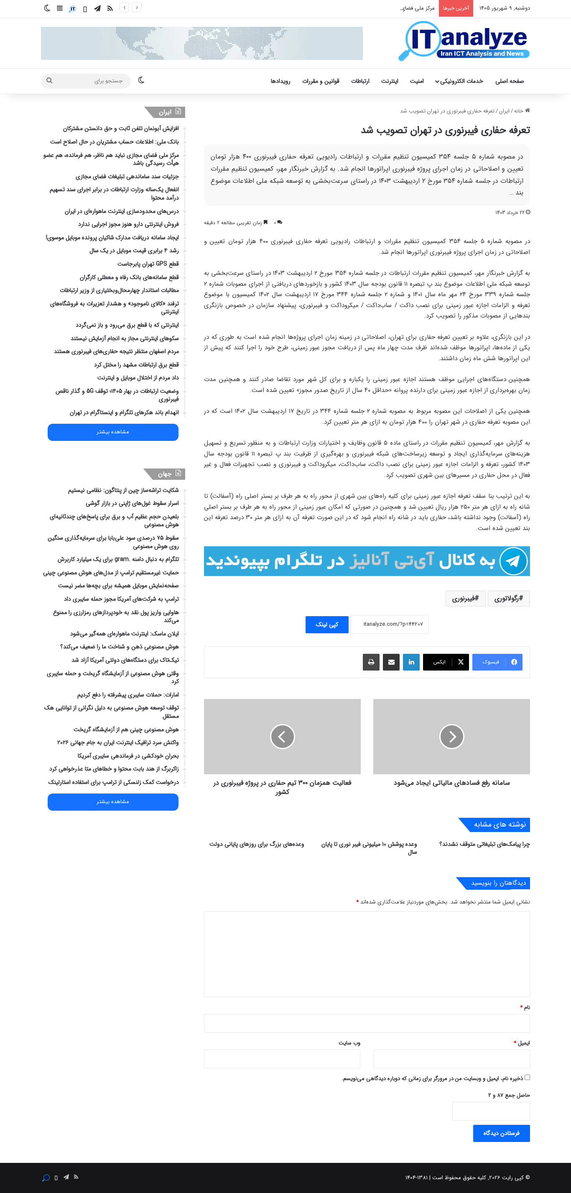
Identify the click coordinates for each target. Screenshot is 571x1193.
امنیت (417, 81)
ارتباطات (360, 81)
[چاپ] (371, 662)
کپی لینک (327, 624)
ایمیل (522, 1043)
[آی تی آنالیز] (464, 41)
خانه (519, 111)
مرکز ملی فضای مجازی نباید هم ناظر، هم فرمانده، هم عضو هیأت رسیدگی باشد (347, 8)
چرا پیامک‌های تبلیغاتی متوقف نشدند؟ (484, 844)
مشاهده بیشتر (113, 432)
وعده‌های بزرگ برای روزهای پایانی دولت (256, 844)
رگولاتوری (507, 598)
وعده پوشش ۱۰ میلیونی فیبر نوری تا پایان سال (369, 848)
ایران (504, 111)
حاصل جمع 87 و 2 (509, 1095)
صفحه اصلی (509, 81)
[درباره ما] (72, 9)
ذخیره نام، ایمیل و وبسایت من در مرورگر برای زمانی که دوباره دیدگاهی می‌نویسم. (432, 1078)
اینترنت (389, 81)
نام (525, 1007)
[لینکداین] (411, 662)
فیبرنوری (463, 598)
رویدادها (281, 81)
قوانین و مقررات (320, 81)
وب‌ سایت (349, 1043)
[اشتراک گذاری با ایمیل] (391, 662)
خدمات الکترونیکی (461, 81)
